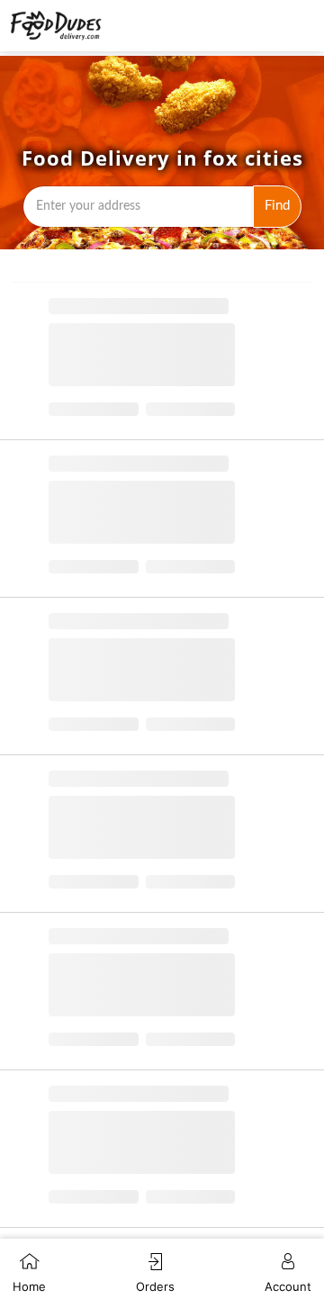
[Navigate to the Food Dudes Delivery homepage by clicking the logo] (56, 26)
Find (277, 205)
